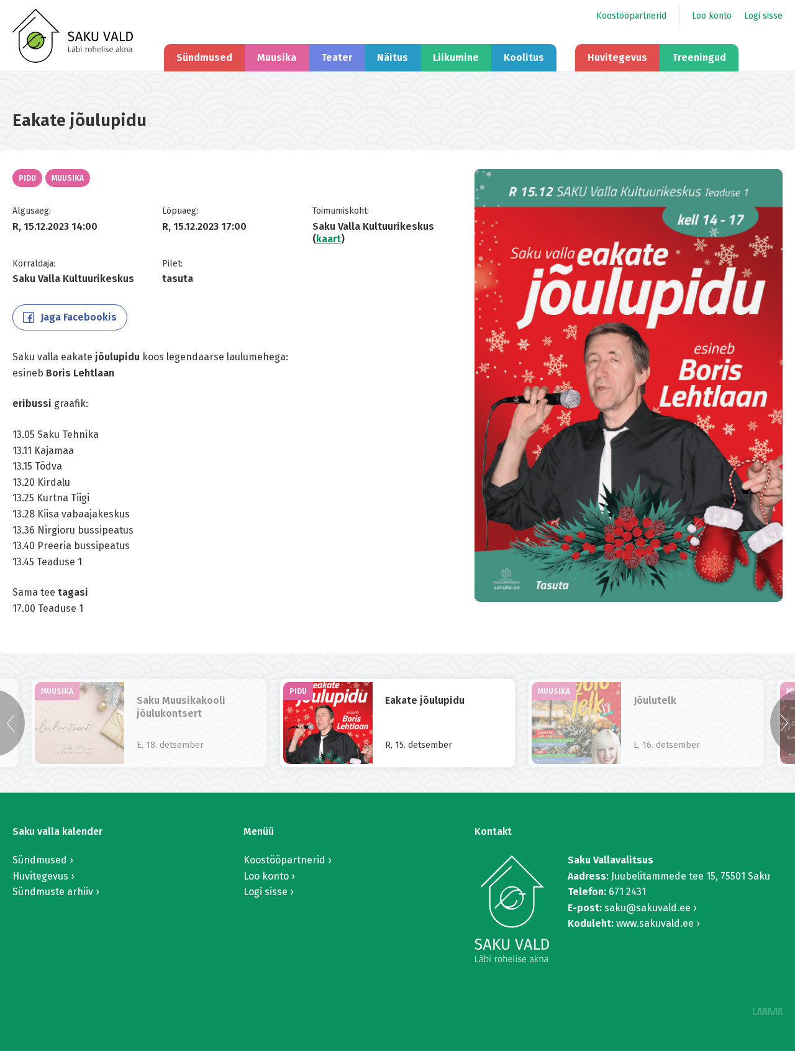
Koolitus (524, 57)
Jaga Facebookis (78, 317)
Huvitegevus (617, 57)
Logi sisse (763, 16)
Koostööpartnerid (631, 16)
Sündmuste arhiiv (52, 892)
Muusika (276, 57)
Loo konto (712, 16)
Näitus (392, 57)
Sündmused (204, 57)
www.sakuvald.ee (655, 923)
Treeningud (699, 57)
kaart (328, 239)
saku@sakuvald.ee (647, 908)
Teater (336, 57)
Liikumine (456, 57)
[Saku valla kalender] (72, 36)
